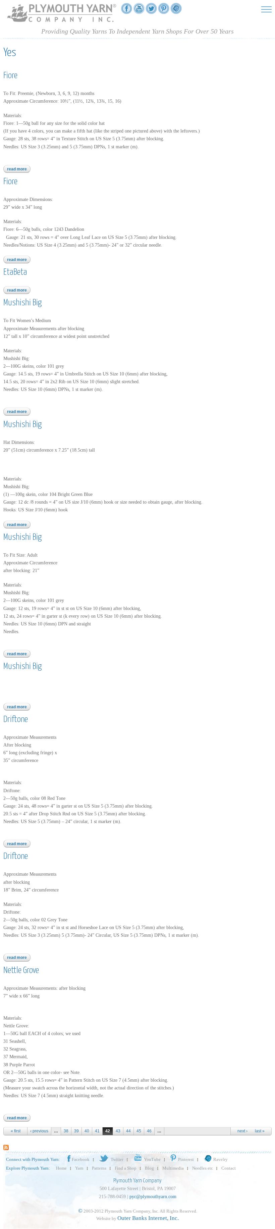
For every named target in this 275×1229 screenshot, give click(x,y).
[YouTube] (139, 10)
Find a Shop (125, 1168)
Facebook (81, 1159)
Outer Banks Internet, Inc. (148, 1218)
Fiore (10, 75)
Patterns (99, 1168)
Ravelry (220, 1159)
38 (66, 1131)
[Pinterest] (163, 10)
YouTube (152, 1159)
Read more (19, 169)
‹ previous (39, 1131)
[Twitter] (151, 10)
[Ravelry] (176, 10)
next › (242, 1131)
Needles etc (202, 1168)
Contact (228, 1168)
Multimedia (173, 1168)
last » (260, 1131)
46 (149, 1131)
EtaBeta (15, 272)
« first (15, 1131)
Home (61, 1168)
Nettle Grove (21, 970)
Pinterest (186, 1159)
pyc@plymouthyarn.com (152, 1196)
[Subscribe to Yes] (6, 1146)
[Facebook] (126, 10)
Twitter (117, 1159)
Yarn (79, 1168)
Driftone (15, 719)
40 (87, 1131)
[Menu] (266, 9)
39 (76, 1131)
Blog (149, 1168)
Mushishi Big (22, 302)
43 (118, 1131)
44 (128, 1131)
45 (138, 1131)
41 (97, 1131)
